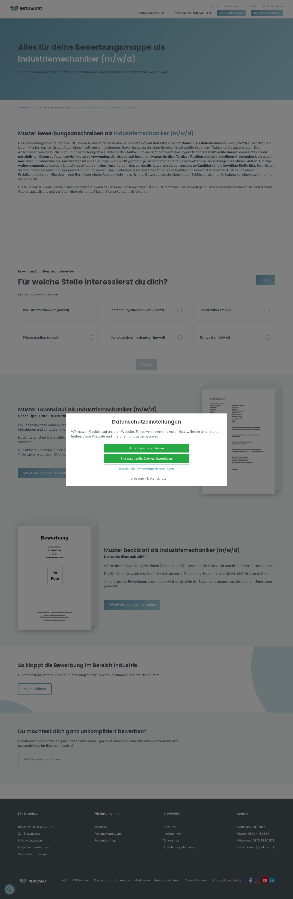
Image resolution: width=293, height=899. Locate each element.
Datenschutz (156, 478)
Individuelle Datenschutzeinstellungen (146, 468)
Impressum (135, 478)
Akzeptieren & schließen (146, 448)
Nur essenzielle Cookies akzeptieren (146, 458)
